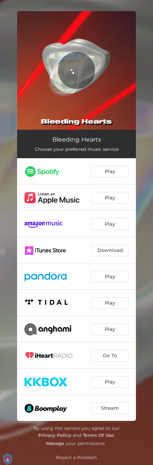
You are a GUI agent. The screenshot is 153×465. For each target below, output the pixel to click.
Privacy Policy (54, 435)
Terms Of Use (98, 435)
